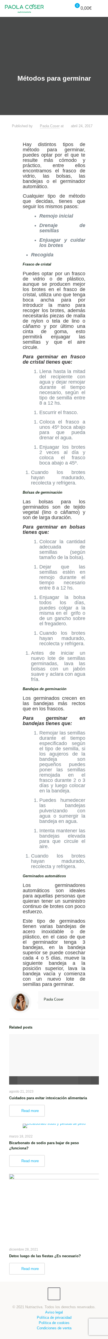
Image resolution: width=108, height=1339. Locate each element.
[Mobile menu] (100, 8)
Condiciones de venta (54, 1328)
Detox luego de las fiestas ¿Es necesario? (45, 1256)
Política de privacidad (54, 1317)
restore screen (95, 1080)
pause (13, 1080)
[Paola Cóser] (24, 8)
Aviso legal (54, 1312)
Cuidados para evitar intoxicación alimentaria (48, 1098)
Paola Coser (50, 126)
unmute (78, 1080)
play (54, 1051)
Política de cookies (54, 1323)
